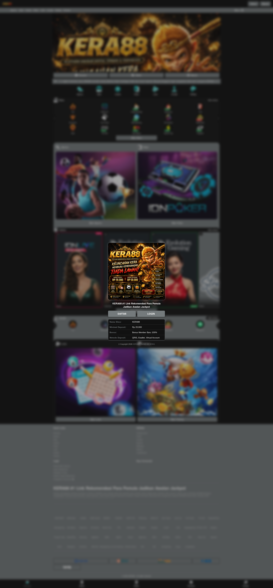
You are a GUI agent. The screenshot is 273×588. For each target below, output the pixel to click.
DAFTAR (122, 313)
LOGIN (151, 313)
